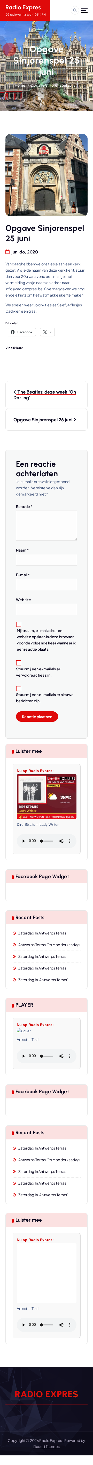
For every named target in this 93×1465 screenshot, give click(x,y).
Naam (22, 550)
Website (23, 599)
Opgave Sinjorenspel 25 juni (54, 85)
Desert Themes (46, 1446)
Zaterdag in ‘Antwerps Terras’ (43, 979)
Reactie (24, 506)
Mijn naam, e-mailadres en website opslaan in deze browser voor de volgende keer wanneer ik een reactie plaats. (46, 639)
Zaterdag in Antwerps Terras (42, 933)
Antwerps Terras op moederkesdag (49, 944)
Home (20, 85)
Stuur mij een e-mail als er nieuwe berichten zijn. (45, 697)
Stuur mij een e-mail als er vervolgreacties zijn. (38, 671)
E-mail (23, 574)
